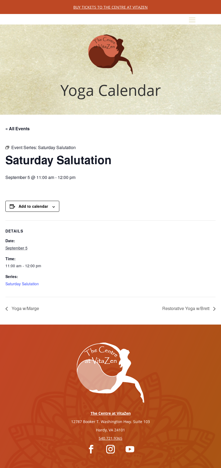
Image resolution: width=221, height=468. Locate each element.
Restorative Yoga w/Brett (186, 308)
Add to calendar (33, 206)
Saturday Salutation (22, 283)
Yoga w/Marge (25, 308)
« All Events (17, 128)
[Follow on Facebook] (91, 449)
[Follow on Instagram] (110, 449)
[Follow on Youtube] (130, 449)
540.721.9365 (110, 438)
